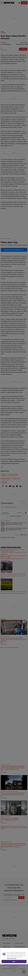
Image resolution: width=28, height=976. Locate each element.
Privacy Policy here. (12, 958)
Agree (14, 961)
